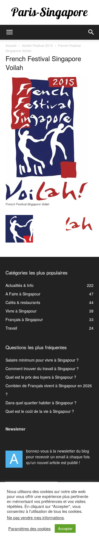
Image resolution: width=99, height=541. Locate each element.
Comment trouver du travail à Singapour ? (42, 368)
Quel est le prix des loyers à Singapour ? (41, 377)
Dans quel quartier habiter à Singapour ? (41, 402)
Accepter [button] (65, 528)
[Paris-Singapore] (49, 13)
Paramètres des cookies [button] (29, 528)
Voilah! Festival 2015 (37, 45)
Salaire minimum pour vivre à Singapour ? (42, 360)
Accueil (11, 45)
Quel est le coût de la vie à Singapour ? (40, 411)
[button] (9, 32)
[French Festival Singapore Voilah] (47, 198)
